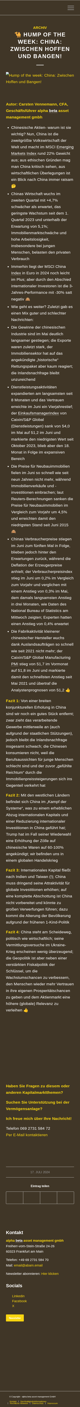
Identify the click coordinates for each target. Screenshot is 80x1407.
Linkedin (18, 1296)
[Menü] (69, 7)
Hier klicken (50, 1274)
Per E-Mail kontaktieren (27, 1135)
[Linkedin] (8, 1296)
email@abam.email (28, 1265)
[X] (8, 1306)
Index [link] (31, 153)
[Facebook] (8, 1301)
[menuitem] (13, 1401)
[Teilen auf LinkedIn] (48, 1198)
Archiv (40, 28)
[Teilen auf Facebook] (14, 1198)
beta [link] (53, 110)
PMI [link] (14, 664)
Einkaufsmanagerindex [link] (38, 413)
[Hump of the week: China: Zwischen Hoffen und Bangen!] (40, 84)
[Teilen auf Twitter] (31, 1198)
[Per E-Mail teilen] (65, 1198)
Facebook (19, 1301)
